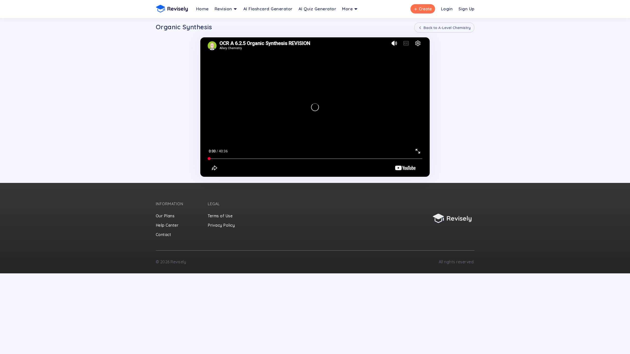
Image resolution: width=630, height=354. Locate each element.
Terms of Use (220, 215)
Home (202, 8)
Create (422, 9)
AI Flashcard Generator (268, 8)
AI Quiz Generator (317, 8)
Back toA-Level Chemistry (447, 27)
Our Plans (165, 215)
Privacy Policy (221, 225)
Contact (163, 234)
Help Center (167, 225)
